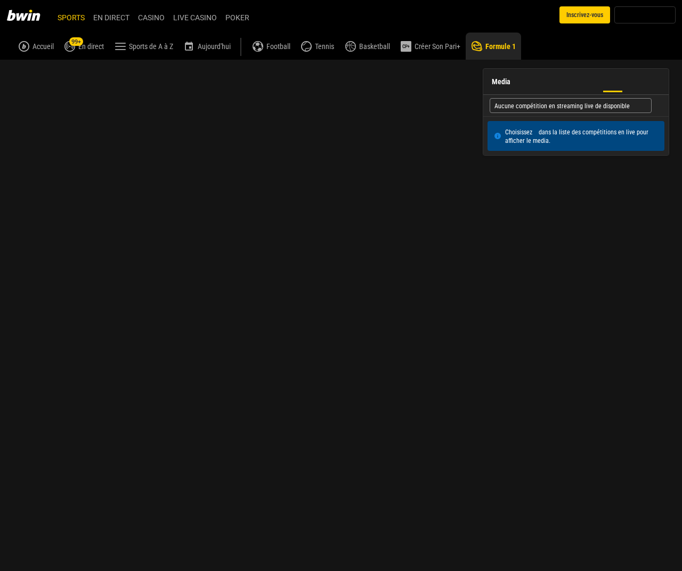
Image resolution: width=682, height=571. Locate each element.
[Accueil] (29, 15)
